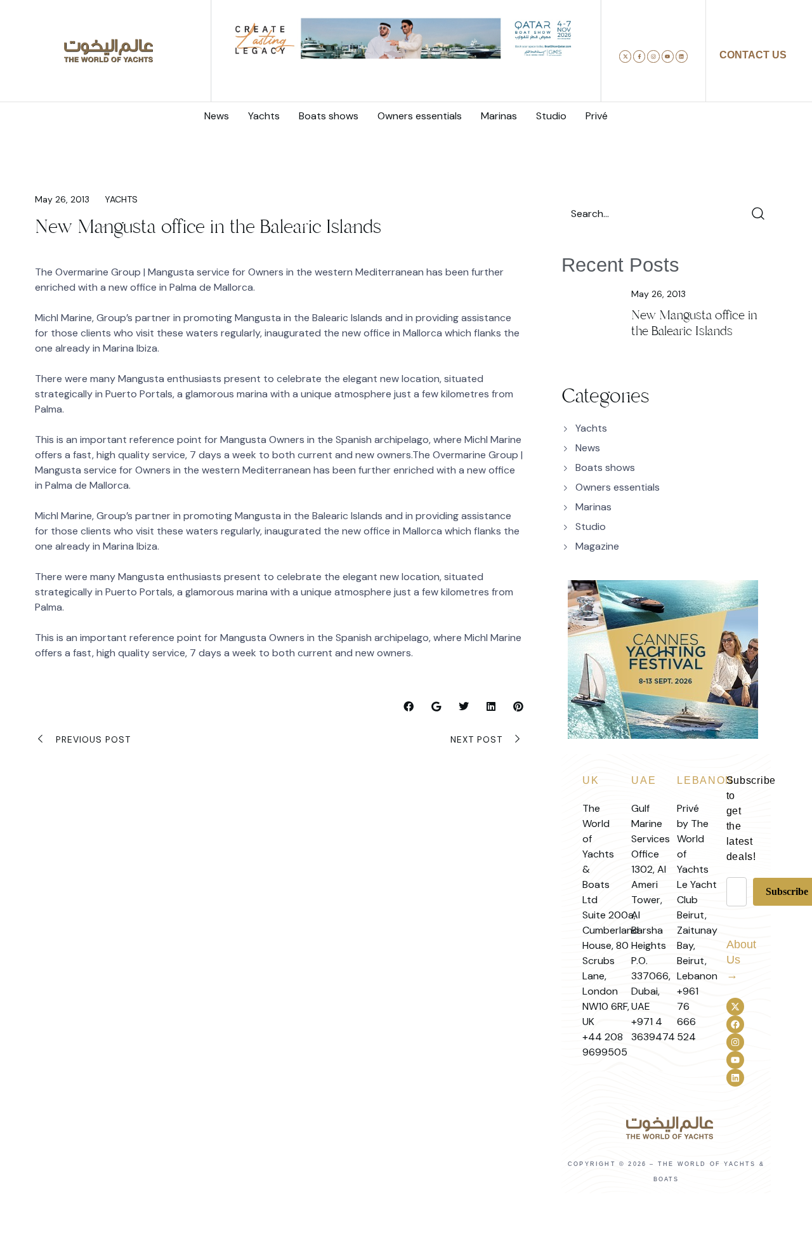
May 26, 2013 (62, 199)
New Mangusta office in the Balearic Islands (694, 323)
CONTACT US (753, 55)
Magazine (597, 546)
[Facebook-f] (639, 56)
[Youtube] (668, 56)
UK (590, 780)
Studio (590, 526)
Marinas (593, 506)
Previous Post (93, 739)
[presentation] (231, 65)
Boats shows (605, 467)
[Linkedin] (682, 56)
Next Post (476, 739)
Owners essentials (617, 487)
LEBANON (705, 780)
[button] (367, 80)
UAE (643, 780)
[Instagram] (653, 56)
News (587, 447)
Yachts (121, 199)
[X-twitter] (625, 56)
